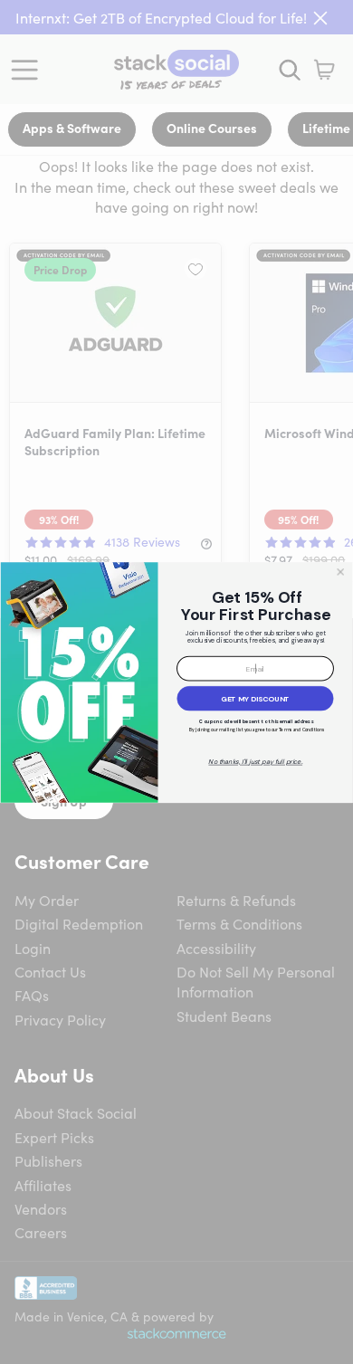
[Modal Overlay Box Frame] (176, 682)
